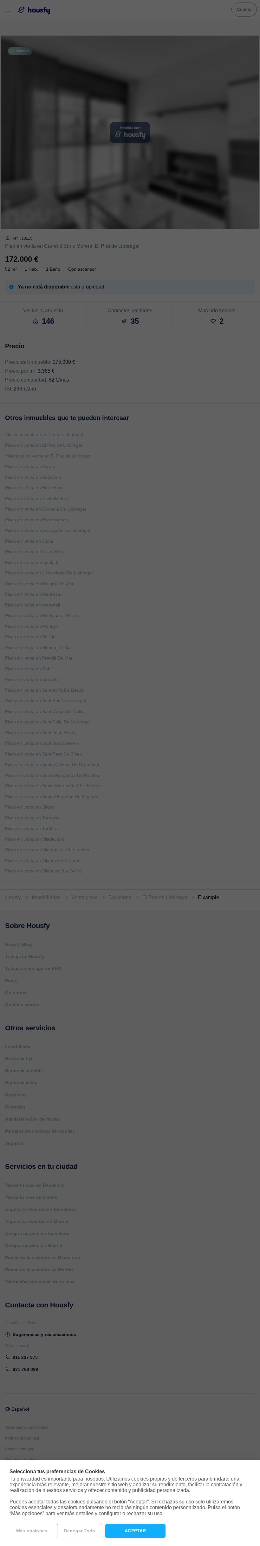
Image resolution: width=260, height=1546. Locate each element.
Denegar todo (79, 1531)
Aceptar (135, 1531)
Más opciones (31, 1531)
